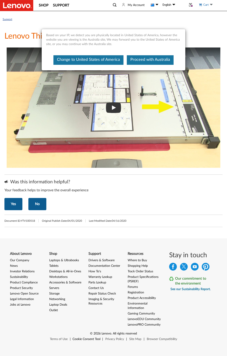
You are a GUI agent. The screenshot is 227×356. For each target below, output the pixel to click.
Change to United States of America (88, 60)
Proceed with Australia (150, 60)
